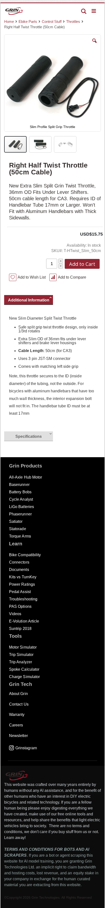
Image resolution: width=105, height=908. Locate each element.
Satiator (16, 521)
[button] (94, 44)
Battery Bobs (20, 492)
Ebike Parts (28, 21)
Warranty (17, 714)
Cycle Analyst (21, 499)
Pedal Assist (20, 592)
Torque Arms (20, 536)
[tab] (31, 300)
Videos (15, 614)
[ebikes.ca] (14, 11)
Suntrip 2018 (20, 628)
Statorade (17, 529)
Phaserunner (20, 514)
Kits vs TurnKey (22, 577)
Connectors (19, 562)
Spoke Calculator (24, 669)
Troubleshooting (23, 599)
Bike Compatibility (25, 555)
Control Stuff (52, 21)
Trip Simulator (21, 655)
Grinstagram (26, 748)
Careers (16, 725)
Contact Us (19, 704)
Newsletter (18, 736)
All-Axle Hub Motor (25, 477)
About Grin (18, 694)
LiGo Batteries (21, 507)
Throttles (73, 21)
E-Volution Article (24, 621)
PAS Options (20, 606)
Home (9, 21)
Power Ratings (22, 584)
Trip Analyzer (20, 662)
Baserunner (19, 484)
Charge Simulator (24, 677)
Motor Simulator (23, 647)
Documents (19, 570)
